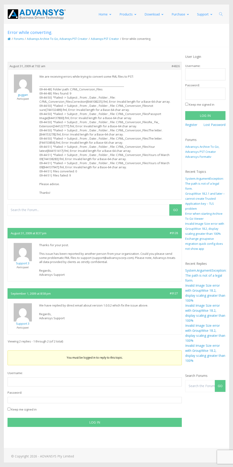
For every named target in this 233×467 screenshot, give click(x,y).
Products (126, 14)
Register (191, 124)
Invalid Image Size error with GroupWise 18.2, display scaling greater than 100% (204, 229)
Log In (94, 422)
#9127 (174, 293)
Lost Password (214, 124)
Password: (15, 392)
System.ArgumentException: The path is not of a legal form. (204, 183)
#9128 (174, 233)
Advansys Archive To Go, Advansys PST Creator (57, 39)
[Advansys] (37, 14)
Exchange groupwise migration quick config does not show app (204, 244)
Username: (15, 373)
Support (203, 14)
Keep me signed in (24, 409)
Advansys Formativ (198, 157)
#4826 (176, 66)
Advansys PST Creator (105, 39)
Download (152, 14)
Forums (19, 39)
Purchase (178, 14)
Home (103, 14)
